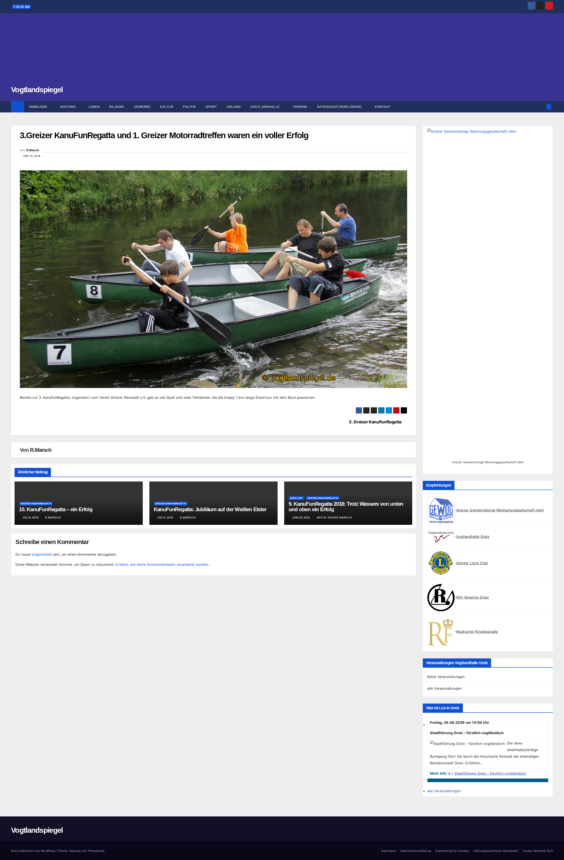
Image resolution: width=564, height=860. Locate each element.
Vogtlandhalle (265, 106)
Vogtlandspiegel (37, 89)
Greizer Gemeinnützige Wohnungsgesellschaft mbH (500, 510)
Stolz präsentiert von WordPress (33, 851)
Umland (233, 106)
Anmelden (38, 106)
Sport (211, 106)
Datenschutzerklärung (340, 106)
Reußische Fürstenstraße (477, 631)
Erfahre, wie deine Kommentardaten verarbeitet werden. (162, 564)
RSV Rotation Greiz (472, 597)
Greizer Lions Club (472, 563)
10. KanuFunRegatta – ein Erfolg (56, 509)
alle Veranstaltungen (444, 688)
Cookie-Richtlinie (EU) (538, 851)
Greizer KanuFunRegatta (35, 503)
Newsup (75, 851)
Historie (68, 106)
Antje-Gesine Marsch (334, 517)
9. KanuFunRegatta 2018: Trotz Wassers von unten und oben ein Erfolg (346, 506)
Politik (189, 106)
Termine (300, 106)
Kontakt (383, 106)
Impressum (388, 851)
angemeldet (42, 554)
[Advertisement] (282, 52)
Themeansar (96, 851)
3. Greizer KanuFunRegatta (375, 421)
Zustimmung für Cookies (452, 851)
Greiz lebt (296, 498)
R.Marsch (32, 150)
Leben (94, 106)
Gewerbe (142, 106)
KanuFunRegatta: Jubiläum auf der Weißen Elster (210, 509)
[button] (541, 107)
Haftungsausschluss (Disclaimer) (495, 851)
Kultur (166, 106)
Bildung (116, 106)
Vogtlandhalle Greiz (473, 536)
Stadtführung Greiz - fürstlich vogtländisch (490, 773)
